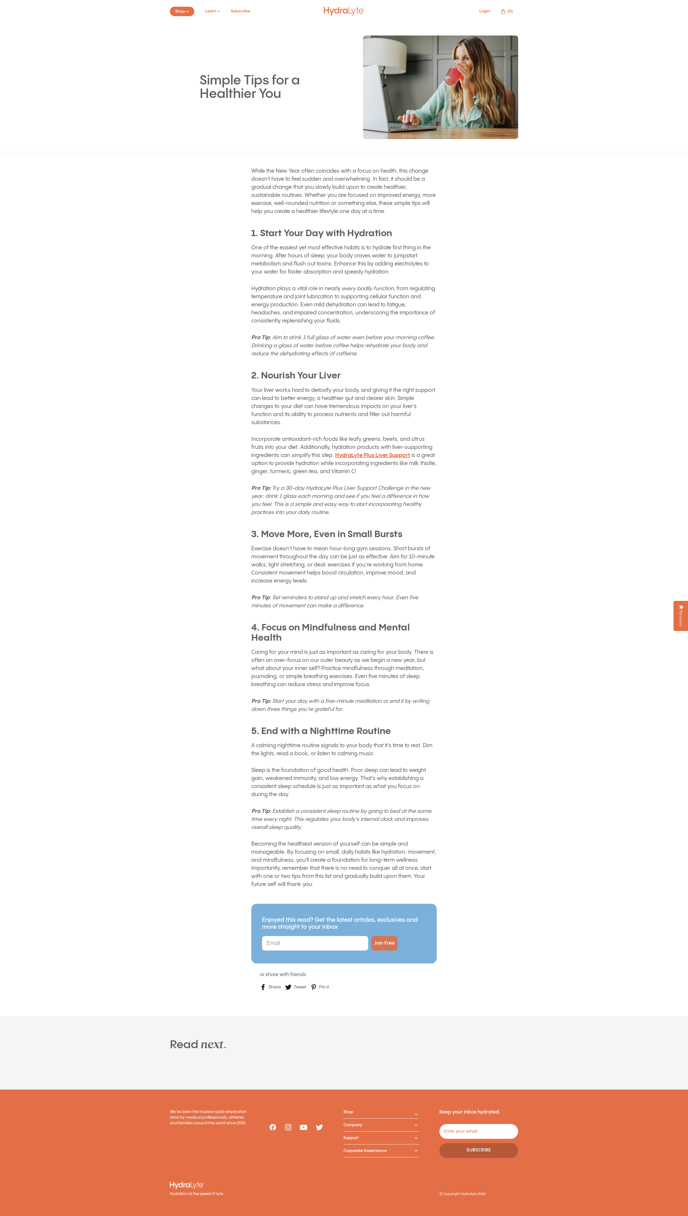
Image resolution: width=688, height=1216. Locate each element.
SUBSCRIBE (479, 1150)
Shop (348, 1112)
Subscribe (240, 11)
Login (484, 11)
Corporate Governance (365, 1151)
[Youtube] (303, 1128)
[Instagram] (288, 1127)
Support (351, 1138)
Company (352, 1125)
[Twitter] (319, 1128)
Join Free (384, 943)
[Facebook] (273, 1127)
